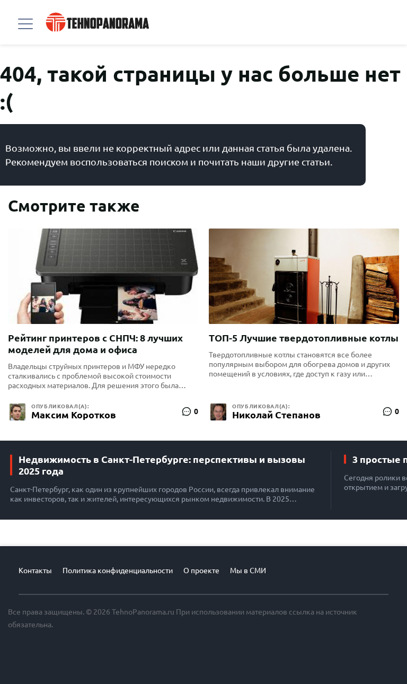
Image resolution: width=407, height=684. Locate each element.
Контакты (35, 570)
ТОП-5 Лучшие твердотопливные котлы (304, 337)
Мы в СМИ (248, 570)
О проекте (201, 570)
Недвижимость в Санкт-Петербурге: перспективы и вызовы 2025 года (162, 465)
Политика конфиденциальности (118, 570)
